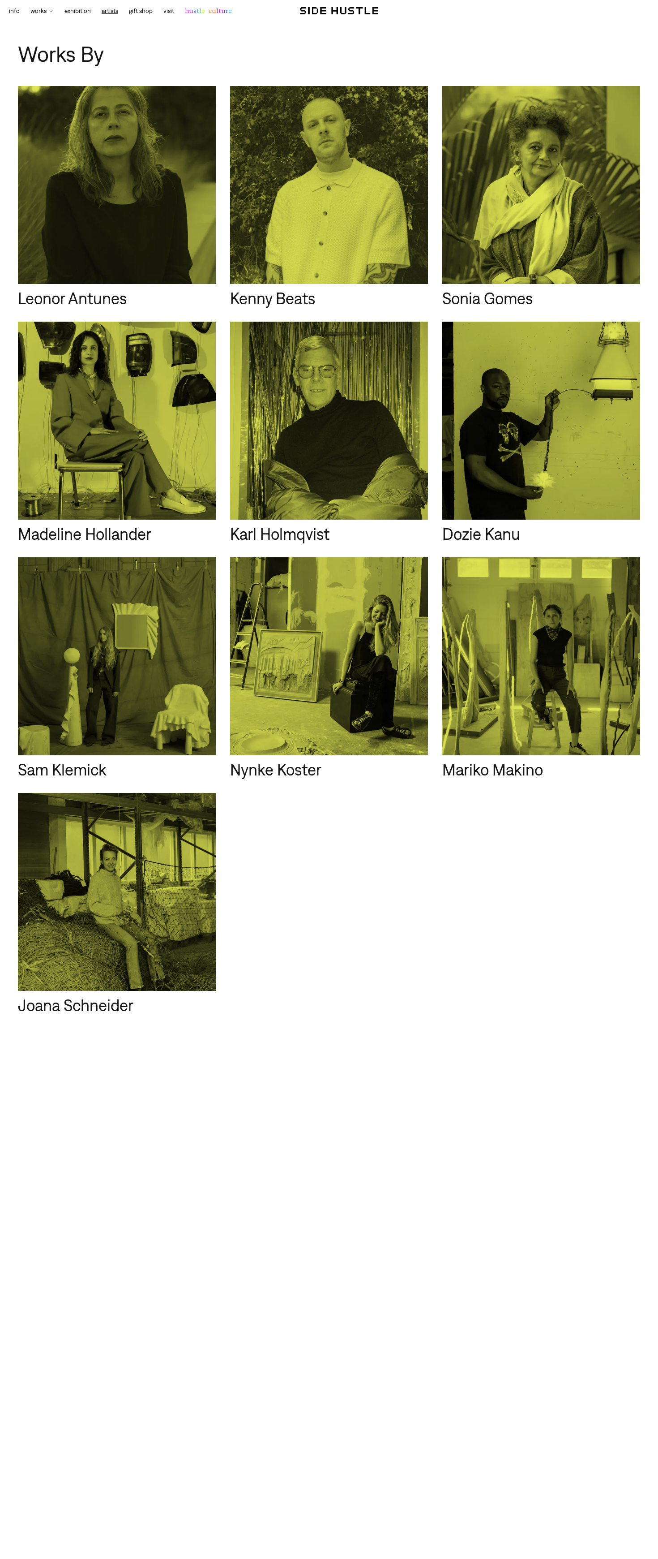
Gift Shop (141, 10)
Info (14, 10)
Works (38, 10)
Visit (168, 10)
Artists (110, 10)
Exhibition (77, 10)
